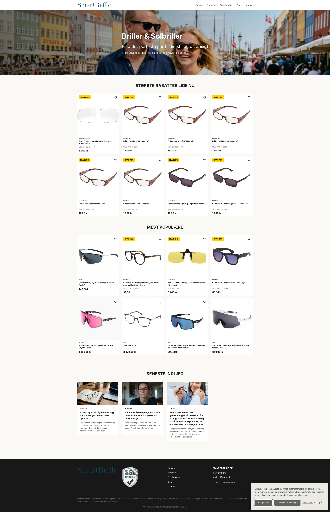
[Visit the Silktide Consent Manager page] (321, 503)
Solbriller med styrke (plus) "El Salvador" (186, 204)
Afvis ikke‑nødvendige (287, 503)
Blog (239, 5)
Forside (199, 5)
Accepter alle (264, 503)
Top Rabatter (226, 5)
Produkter (211, 5)
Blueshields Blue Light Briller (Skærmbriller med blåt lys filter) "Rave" (142, 284)
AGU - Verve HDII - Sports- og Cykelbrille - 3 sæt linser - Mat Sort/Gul (187, 346)
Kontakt (249, 5)
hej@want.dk (224, 477)
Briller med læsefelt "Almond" (136, 141)
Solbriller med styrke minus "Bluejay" (228, 283)
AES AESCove (129, 345)
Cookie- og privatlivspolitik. (299, 494)
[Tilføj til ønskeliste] (115, 97)
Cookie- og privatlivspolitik (224, 482)
